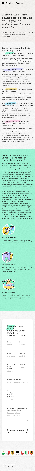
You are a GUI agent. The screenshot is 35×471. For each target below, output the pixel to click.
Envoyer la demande (17, 430)
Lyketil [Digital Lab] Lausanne (14, 466)
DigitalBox (14, 3)
